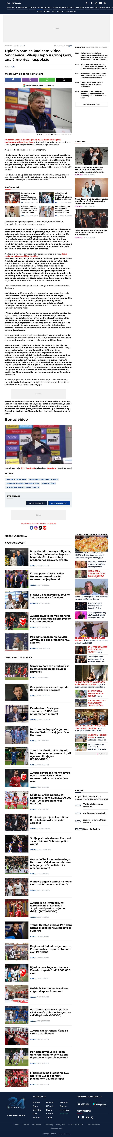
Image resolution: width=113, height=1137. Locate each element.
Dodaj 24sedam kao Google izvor (40, 85)
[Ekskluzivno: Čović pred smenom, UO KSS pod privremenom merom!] (17, 713)
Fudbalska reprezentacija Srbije (43, 479)
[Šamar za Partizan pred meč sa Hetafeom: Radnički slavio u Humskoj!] (17, 671)
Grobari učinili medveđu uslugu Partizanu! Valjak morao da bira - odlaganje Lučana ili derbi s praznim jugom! (50, 864)
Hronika (62, 8)
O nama (16, 1125)
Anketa (79, 790)
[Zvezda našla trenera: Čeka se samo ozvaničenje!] (17, 1036)
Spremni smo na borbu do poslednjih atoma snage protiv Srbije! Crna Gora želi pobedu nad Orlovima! (29, 196)
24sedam (51, 468)
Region (63, 1106)
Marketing (49, 1125)
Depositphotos (56, 1128)
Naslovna (8, 46)
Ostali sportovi (70, 12)
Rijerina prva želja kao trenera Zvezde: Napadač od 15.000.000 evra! (50, 970)
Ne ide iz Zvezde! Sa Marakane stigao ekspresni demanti (49, 990)
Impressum (36, 1125)
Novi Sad (64, 1113)
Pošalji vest (60, 1125)
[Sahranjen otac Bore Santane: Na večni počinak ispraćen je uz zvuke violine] (91, 218)
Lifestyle (79, 8)
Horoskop (64, 1110)
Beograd (64, 1102)
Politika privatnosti (75, 1125)
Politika (32, 8)
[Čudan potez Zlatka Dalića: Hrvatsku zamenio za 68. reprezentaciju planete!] (17, 579)
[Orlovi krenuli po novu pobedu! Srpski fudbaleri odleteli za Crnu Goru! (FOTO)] (46, 211)
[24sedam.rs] (14, 3)
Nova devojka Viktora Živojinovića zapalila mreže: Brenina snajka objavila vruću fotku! (91, 201)
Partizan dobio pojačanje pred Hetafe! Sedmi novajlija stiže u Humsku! (49, 732)
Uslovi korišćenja (93, 1125)
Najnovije (11, 8)
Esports (60, 12)
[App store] (83, 1104)
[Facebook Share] (13, 80)
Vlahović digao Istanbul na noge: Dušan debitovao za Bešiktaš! (51, 883)
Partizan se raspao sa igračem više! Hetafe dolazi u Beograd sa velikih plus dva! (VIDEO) (50, 1012)
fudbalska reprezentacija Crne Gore (22, 483)
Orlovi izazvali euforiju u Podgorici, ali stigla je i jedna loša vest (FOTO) (63, 196)
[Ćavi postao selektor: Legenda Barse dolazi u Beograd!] (17, 692)
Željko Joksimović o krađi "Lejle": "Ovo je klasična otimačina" (92, 84)
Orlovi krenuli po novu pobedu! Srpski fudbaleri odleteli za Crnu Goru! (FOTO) (62, 210)
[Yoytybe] (100, 3)
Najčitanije (91, 47)
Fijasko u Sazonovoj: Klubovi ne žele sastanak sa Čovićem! (50, 596)
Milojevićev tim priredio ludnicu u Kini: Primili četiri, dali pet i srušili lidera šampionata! (94, 75)
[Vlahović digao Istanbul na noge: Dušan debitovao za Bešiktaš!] (17, 887)
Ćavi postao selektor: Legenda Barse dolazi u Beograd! (49, 689)
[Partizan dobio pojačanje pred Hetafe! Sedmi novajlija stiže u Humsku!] (17, 735)
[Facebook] (91, 3)
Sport (39, 8)
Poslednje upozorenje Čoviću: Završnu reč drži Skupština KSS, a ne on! (50, 640)
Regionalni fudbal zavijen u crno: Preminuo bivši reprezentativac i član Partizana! (51, 949)
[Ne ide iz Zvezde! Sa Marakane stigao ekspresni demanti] (17, 994)
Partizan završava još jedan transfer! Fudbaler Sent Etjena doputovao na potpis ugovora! (49, 1055)
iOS (22, 468)
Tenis (54, 12)
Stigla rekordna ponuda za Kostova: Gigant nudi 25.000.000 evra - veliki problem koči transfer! (51, 799)
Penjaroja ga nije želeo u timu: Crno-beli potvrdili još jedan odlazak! (49, 820)
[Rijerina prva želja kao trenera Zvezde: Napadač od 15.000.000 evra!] (17, 973)
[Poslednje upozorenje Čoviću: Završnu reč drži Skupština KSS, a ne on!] (17, 642)
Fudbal (39, 12)
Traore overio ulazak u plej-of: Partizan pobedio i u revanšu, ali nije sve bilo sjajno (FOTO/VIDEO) (50, 755)
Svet (55, 8)
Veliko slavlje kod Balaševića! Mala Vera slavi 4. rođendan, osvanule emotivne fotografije (90, 170)
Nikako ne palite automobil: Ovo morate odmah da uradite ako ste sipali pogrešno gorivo (94, 66)
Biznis (87, 8)
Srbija (103, 8)
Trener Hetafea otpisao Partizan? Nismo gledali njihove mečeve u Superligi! (51, 928)
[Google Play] (99, 1104)
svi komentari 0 (37, 503)
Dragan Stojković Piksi (16, 479)
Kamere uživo (22, 8)
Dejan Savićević (49, 483)
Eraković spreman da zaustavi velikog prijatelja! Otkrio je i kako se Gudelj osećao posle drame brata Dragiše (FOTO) (29, 210)
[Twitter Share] (64, 80)
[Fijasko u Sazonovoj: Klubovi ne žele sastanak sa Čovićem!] (17, 600)
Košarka (47, 12)
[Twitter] (104, 3)
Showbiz (48, 8)
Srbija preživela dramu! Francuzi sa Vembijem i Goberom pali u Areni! (50, 841)
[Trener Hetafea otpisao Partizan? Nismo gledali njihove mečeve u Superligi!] (17, 930)
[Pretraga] (86, 3)
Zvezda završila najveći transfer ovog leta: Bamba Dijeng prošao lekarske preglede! (50, 619)
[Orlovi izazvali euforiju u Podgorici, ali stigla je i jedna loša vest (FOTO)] (46, 197)
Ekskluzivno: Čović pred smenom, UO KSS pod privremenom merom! (45, 711)
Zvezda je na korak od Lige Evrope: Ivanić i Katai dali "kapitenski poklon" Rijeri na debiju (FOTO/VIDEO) (48, 907)
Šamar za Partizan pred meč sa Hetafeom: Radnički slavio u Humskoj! (49, 669)
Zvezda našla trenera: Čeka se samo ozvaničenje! (49, 1032)
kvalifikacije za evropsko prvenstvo (22, 487)
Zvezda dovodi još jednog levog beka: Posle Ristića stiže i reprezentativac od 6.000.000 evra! (50, 777)
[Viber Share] (30, 80)
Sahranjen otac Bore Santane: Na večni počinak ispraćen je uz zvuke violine (91, 232)
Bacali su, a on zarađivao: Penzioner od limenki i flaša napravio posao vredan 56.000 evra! (93, 95)
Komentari (102, 47)
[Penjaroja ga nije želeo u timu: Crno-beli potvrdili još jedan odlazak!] (17, 822)
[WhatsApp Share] (47, 80)
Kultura (95, 8)
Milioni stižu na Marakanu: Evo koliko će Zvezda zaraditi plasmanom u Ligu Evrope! (49, 1076)
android (31, 468)
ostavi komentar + (59, 503)
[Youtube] (44, 528)
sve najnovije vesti (91, 104)
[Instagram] (96, 3)
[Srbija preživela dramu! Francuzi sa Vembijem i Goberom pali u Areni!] (17, 844)
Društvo (70, 8)
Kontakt (26, 1125)
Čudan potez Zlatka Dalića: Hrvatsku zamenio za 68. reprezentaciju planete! (47, 576)
